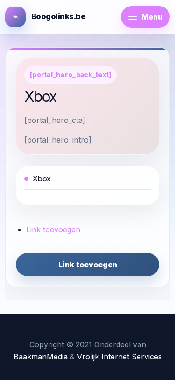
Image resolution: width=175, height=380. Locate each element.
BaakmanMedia (41, 356)
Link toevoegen (53, 229)
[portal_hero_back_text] (70, 75)
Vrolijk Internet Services (119, 356)
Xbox (42, 178)
